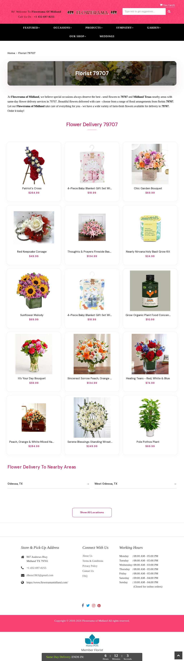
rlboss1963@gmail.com (40, 575)
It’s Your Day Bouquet (32, 378)
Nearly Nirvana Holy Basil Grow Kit (148, 251)
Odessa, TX (15, 484)
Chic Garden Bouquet (148, 188)
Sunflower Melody (31, 315)
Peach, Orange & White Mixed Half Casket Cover (31, 442)
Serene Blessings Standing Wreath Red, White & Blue (89, 442)
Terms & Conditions (92, 561)
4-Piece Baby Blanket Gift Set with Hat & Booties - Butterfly (89, 188)
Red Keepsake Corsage (32, 251)
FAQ (84, 576)
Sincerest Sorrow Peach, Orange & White (89, 378)
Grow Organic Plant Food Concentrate (148, 315)
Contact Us (88, 571)
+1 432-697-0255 (36, 567)
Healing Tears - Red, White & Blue (148, 378)
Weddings (107, 36)
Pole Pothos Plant (148, 442)
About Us (87, 556)
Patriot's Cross (32, 188)
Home (11, 53)
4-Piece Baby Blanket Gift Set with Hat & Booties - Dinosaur (89, 315)
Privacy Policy (89, 566)
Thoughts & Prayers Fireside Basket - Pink (89, 251)
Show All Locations (92, 512)
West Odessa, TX (106, 484)
